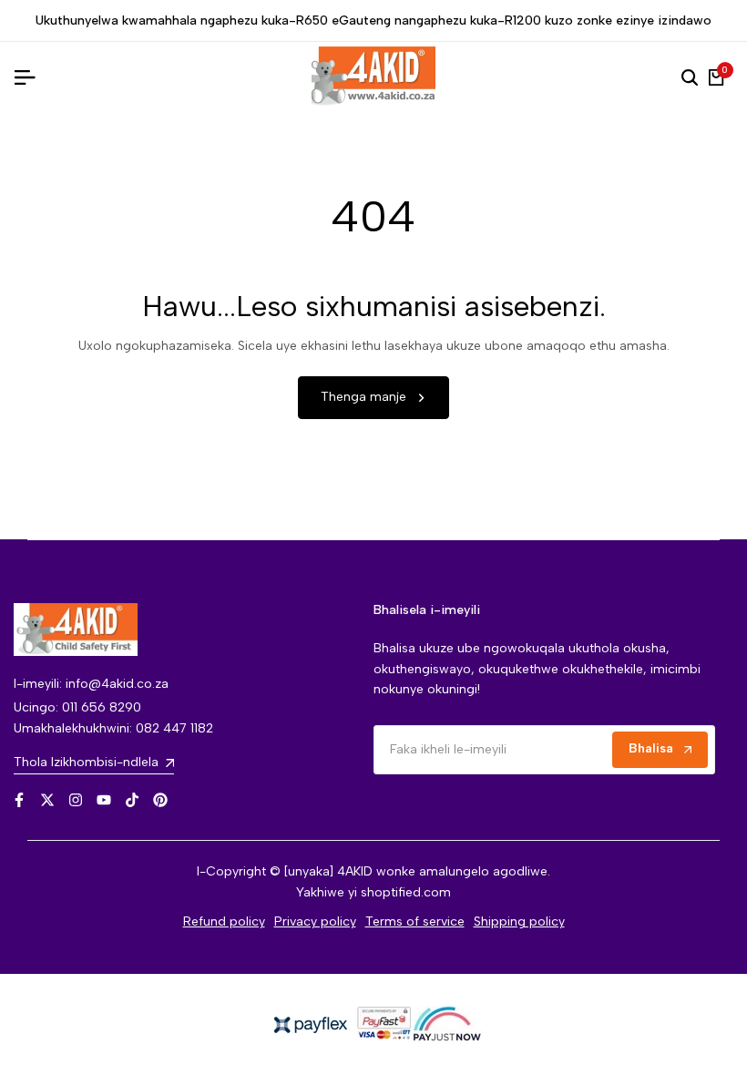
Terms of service (415, 921)
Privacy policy (315, 921)
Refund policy (224, 921)
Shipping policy (519, 921)
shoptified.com (406, 892)
